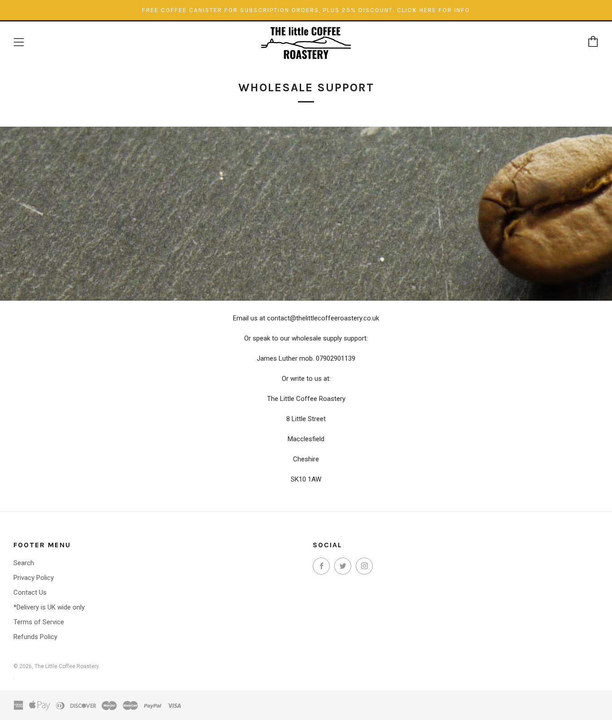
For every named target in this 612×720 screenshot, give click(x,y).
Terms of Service (38, 622)
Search (23, 563)
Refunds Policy (35, 637)
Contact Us (30, 592)
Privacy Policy (33, 578)
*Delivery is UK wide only (49, 607)
